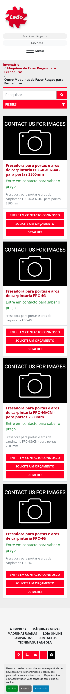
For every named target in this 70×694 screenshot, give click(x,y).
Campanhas (22, 638)
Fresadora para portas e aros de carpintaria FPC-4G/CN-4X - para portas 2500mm (33, 170)
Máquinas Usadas (22, 633)
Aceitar (12, 688)
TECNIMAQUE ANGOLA (35, 642)
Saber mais (41, 688)
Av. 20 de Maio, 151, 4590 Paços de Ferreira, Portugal (18, 655)
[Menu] (30, 51)
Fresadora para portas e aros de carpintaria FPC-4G (32, 293)
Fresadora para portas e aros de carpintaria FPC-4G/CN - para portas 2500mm (32, 412)
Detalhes (34, 232)
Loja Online (52, 633)
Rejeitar (25, 688)
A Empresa (18, 629)
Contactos (47, 638)
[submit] (62, 95)
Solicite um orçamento (34, 224)
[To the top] (51, 655)
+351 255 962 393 (27, 655)
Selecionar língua (33, 36)
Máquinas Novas (46, 629)
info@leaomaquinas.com (35, 655)
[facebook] (43, 655)
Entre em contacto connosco (35, 215)
